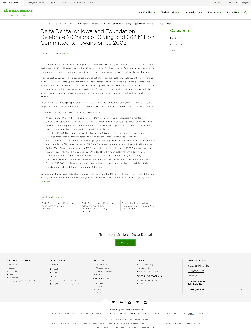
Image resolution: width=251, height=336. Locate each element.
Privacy (99, 328)
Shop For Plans (145, 12)
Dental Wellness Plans (148, 280)
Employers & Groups (35, 3)
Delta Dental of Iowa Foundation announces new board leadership (58, 206)
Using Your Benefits (104, 271)
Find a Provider (169, 12)
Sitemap (151, 328)
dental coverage (154, 323)
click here (45, 181)
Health (175, 50)
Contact (232, 3)
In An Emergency (146, 265)
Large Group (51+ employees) (64, 281)
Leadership (13, 271)
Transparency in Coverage (149, 271)
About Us (13, 265)
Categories (180, 30)
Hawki (141, 283)
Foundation (68, 53)
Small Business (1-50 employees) (65, 284)
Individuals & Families (12, 3)
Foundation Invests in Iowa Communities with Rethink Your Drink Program (138, 206)
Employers (100, 286)
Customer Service (146, 268)
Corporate (176, 38)
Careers (12, 268)
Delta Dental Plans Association (86, 323)
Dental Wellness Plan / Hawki (84, 3)
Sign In (246, 3)
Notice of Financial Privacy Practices (133, 328)
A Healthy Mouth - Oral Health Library (24, 281)
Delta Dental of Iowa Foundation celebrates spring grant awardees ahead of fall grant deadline (98, 207)
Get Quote (218, 3)
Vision (54, 272)
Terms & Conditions (111, 328)
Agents (52, 3)
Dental (55, 269)
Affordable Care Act (104, 268)
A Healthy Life (193, 12)
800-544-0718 (198, 265)
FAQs (98, 274)
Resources (213, 12)
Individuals (100, 283)
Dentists (64, 3)
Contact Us (196, 271)
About (232, 12)
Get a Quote (125, 242)
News (11, 274)
